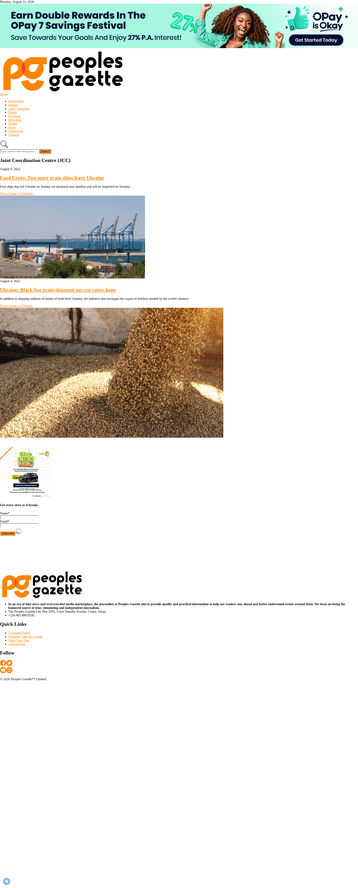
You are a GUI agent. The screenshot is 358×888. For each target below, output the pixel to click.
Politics (13, 105)
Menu (4, 94)
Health (12, 123)
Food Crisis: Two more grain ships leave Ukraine (52, 177)
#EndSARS (16, 101)
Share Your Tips (18, 640)
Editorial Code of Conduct (25, 636)
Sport (11, 127)
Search (45, 151)
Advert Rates (16, 644)
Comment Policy (19, 633)
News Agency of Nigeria (16, 193)
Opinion (13, 135)
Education (15, 120)
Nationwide (16, 131)
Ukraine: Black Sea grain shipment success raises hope (58, 290)
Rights (12, 112)
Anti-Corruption (18, 108)
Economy (14, 116)
